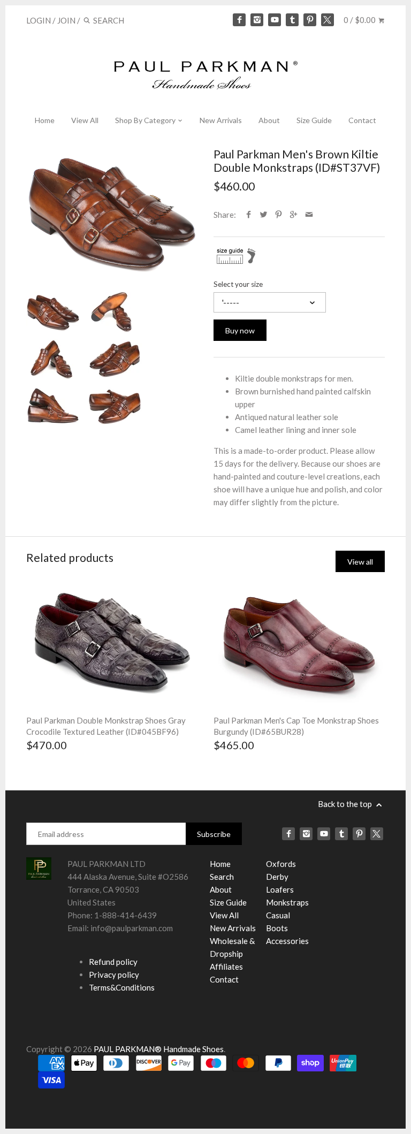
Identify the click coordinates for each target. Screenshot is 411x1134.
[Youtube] (274, 19)
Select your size (238, 284)
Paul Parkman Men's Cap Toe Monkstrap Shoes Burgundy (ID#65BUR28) (296, 726)
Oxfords (281, 864)
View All (84, 120)
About (269, 120)
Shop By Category (146, 120)
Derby (277, 876)
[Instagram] (256, 19)
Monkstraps (287, 902)
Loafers (280, 889)
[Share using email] (309, 214)
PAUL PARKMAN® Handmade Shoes (159, 1049)
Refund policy (113, 961)
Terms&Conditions (122, 987)
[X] (327, 19)
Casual (278, 915)
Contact (362, 120)
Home (45, 120)
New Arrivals (221, 120)
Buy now (240, 330)
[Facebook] (239, 19)
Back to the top (346, 804)
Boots (277, 928)
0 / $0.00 (360, 20)
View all (360, 561)
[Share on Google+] (293, 214)
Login (38, 20)
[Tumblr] (292, 19)
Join (66, 20)
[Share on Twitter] (263, 214)
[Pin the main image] (278, 214)
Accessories (287, 941)
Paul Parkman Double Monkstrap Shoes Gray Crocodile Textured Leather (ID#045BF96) (106, 726)
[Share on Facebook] (248, 214)
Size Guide (314, 120)
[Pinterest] (309, 19)
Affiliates (226, 966)
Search (222, 876)
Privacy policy (114, 974)
